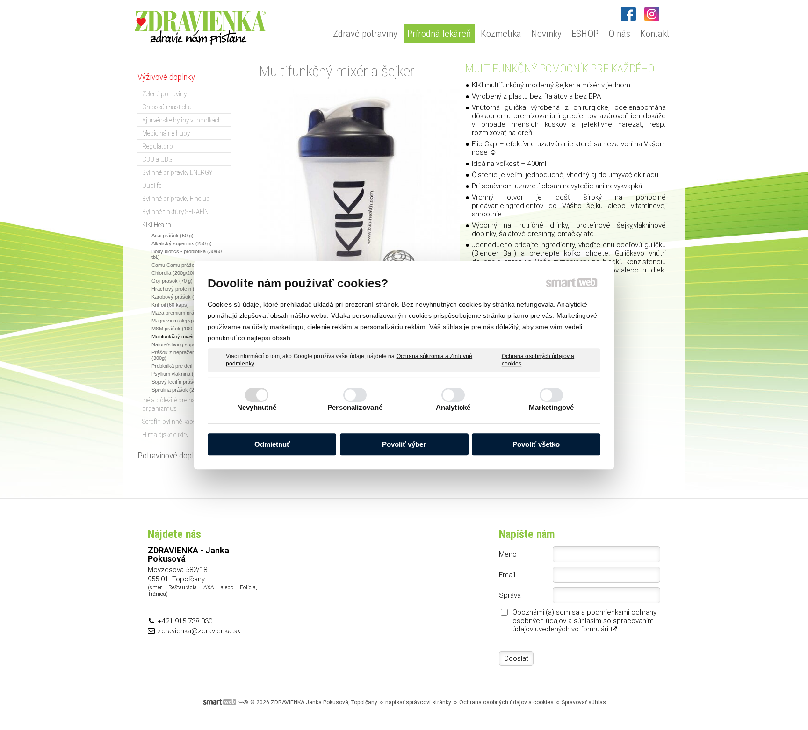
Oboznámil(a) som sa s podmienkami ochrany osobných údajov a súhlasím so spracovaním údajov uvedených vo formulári (584, 620)
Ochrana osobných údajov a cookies (538, 360)
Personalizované (354, 407)
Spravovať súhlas (584, 702)
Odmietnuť (272, 444)
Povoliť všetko (536, 444)
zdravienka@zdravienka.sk (199, 631)
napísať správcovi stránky (418, 702)
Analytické (453, 407)
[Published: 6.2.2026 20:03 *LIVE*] (243, 702)
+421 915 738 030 (185, 621)
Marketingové (551, 407)
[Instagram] (651, 14)
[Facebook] (628, 14)
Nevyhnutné (257, 407)
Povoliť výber (404, 444)
